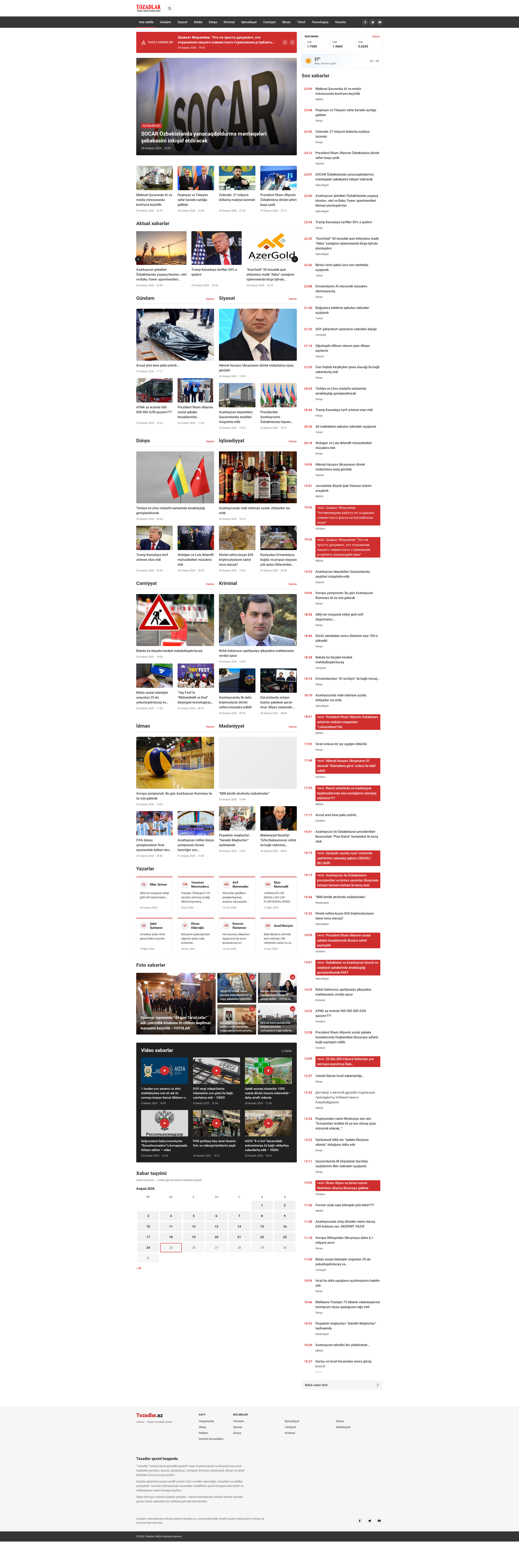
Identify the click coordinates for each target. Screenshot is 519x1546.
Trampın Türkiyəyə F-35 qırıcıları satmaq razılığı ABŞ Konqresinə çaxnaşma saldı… (195, 897)
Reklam (203, 1433)
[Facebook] (365, 22)
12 (194, 1226)
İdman (286, 22)
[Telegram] (372, 22)
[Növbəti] (292, 42)
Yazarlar (340, 22)
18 (171, 1237)
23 (285, 1237)
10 (148, 1226)
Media (198, 22)
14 (239, 1226)
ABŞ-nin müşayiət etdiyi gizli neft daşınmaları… (154, 895)
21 (239, 1237)
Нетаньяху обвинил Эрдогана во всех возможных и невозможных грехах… (236, 939)
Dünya (213, 22)
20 (216, 1237)
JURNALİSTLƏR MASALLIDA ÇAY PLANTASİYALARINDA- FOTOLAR (278, 897)
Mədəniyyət (343, 1427)
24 (148, 1247)
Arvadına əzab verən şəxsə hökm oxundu (152, 936)
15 (262, 1226)
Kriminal (229, 22)
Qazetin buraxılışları (211, 1438)
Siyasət (183, 22)
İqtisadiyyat (249, 22)
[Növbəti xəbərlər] (295, 259)
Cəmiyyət (269, 22)
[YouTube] (380, 22)
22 (262, 1237)
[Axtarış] (170, 8)
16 (285, 1226)
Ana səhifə (146, 22)
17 (148, 1237)
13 (216, 1226)
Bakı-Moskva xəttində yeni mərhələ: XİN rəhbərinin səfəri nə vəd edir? (278, 939)
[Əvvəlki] (285, 42)
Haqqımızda (206, 1421)
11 (171, 1226)
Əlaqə (202, 1427)
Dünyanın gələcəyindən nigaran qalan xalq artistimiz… (195, 938)
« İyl (138, 1268)
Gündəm (165, 22)
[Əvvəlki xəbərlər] (138, 259)
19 (194, 1237)
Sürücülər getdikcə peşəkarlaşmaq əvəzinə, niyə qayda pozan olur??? (234, 897)
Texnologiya (320, 22)
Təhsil (301, 22)
